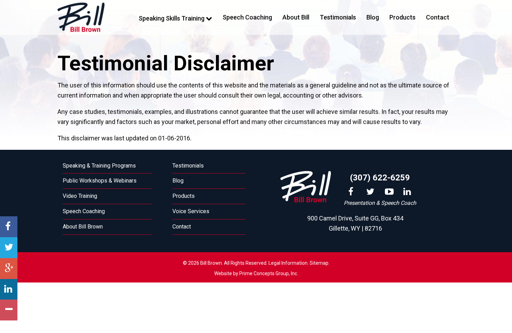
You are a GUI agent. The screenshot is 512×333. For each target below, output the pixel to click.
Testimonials (338, 17)
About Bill (295, 17)
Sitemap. (319, 263)
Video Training (80, 196)
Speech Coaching (247, 17)
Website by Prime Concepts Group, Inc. (256, 273)
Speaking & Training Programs (99, 165)
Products (402, 17)
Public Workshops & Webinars (100, 180)
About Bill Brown (83, 226)
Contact (437, 17)
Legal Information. (289, 263)
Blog (372, 17)
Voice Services (190, 211)
